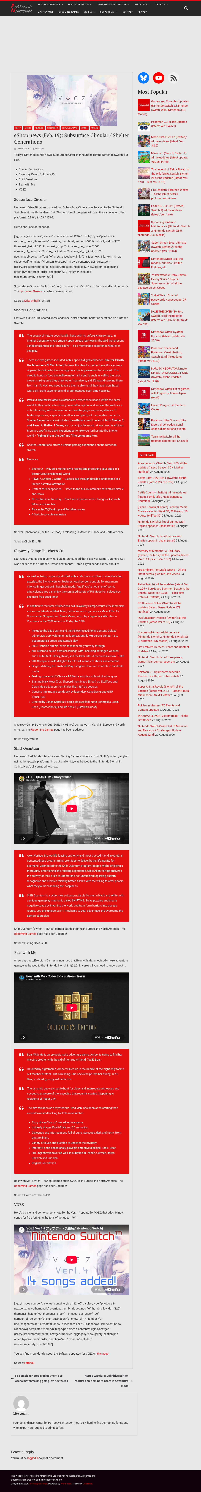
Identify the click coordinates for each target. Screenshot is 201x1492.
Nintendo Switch (78, 4)
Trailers (94, 128)
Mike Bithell (31, 300)
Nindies (28, 128)
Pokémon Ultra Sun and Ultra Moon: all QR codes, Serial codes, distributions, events (168, 424)
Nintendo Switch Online (111, 4)
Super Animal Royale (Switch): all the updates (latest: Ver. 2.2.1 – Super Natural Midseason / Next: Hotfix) (163, 691)
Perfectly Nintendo (38, 1483)
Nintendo (39, 128)
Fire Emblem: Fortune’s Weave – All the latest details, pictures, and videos (169, 194)
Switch (84, 128)
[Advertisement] (100, 39)
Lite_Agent (39, 148)
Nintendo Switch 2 (49, 4)
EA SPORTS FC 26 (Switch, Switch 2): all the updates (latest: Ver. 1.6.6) (167, 210)
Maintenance (45, 11)
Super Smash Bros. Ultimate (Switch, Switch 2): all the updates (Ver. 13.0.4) (168, 247)
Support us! (107, 11)
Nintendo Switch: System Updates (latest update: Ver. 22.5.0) (168, 336)
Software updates (69, 128)
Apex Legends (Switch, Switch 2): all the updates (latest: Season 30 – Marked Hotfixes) (162, 467)
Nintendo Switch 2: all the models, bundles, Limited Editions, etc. (167, 263)
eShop (18, 128)
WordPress (66, 1483)
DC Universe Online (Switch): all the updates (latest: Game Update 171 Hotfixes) (159, 607)
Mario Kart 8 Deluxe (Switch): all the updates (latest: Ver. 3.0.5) (169, 141)
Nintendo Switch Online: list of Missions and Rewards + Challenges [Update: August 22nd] (162, 730)
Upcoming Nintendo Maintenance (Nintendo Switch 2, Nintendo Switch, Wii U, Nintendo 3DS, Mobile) (163, 637)
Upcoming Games (31, 291)
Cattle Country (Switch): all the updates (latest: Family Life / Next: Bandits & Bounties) (162, 497)
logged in (33, 1458)
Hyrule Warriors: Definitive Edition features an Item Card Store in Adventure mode (101, 1381)
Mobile (88, 11)
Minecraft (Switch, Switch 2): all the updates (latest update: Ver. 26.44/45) (169, 157)
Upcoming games (68, 11)
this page (103, 1353)
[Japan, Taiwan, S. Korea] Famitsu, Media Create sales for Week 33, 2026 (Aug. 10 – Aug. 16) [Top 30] (162, 511)
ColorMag (87, 1483)
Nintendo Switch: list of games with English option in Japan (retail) (170, 393)
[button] (61, 4)
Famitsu (29, 1362)
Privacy (142, 11)
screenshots (52, 128)
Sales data (141, 4)
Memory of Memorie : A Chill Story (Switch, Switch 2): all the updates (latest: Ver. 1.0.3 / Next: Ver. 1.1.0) (163, 555)
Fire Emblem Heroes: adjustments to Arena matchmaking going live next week (41, 1378)
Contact (127, 11)
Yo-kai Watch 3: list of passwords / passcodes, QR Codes (168, 299)
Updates (160, 4)
